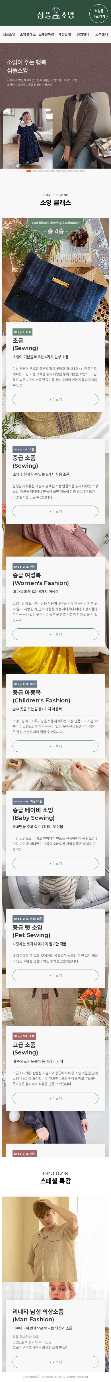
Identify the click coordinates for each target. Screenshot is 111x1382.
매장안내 (64, 34)
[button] (29, 171)
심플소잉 (9, 34)
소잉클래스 (28, 34)
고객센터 (101, 34)
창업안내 (83, 34)
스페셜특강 (46, 34)
